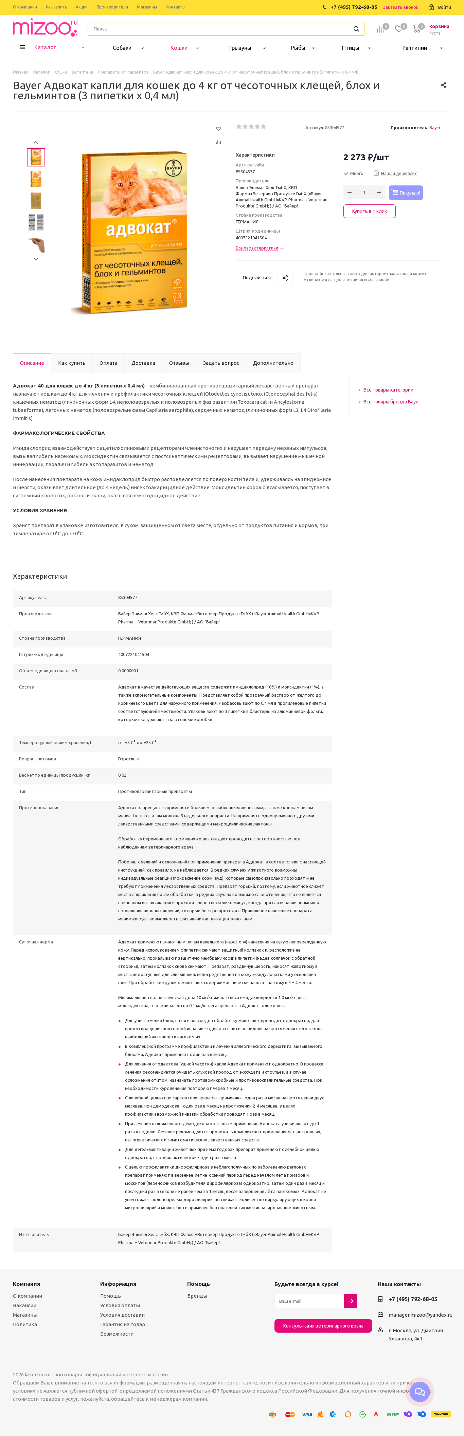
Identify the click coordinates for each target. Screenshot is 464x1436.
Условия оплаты (120, 1305)
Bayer (435, 127)
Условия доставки (122, 1315)
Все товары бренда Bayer (391, 401)
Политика (25, 1324)
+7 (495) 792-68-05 (413, 1299)
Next (35, 259)
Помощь (110, 1296)
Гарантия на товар (122, 1324)
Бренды (197, 1296)
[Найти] (356, 29)
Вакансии (24, 1305)
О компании (27, 1296)
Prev (35, 142)
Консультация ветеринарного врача (323, 1326)
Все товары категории (388, 390)
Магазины (25, 1315)
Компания (26, 1284)
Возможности (116, 1334)
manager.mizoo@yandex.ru (420, 1315)
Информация (118, 1284)
